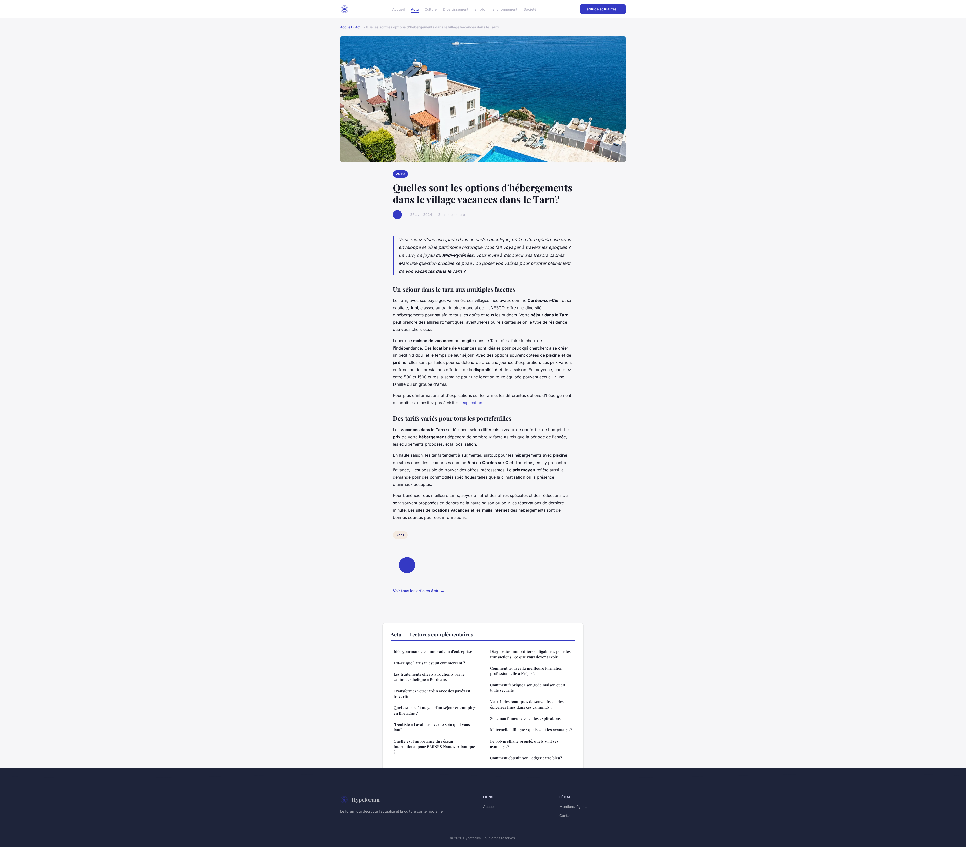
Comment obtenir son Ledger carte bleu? (526, 757)
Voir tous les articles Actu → (418, 590)
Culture (431, 9)
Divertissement (455, 9)
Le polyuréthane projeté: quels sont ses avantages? (524, 744)
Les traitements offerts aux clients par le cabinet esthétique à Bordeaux (429, 677)
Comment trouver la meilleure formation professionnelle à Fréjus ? (526, 671)
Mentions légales (573, 806)
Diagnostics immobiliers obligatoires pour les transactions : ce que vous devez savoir (530, 654)
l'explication (470, 402)
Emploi (480, 9)
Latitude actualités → (603, 9)
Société (530, 9)
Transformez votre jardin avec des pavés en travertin (432, 693)
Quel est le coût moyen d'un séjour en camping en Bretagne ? (434, 710)
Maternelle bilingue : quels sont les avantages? (531, 729)
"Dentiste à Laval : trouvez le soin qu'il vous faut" (432, 727)
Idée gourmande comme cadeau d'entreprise (433, 651)
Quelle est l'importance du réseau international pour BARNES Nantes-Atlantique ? (434, 746)
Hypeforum (366, 799)
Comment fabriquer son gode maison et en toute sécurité (527, 687)
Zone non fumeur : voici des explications (525, 718)
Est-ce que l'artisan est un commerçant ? (429, 662)
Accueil (398, 9)
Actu (415, 9)
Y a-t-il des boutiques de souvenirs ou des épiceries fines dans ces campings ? (527, 704)
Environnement (504, 9)
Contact (566, 815)
